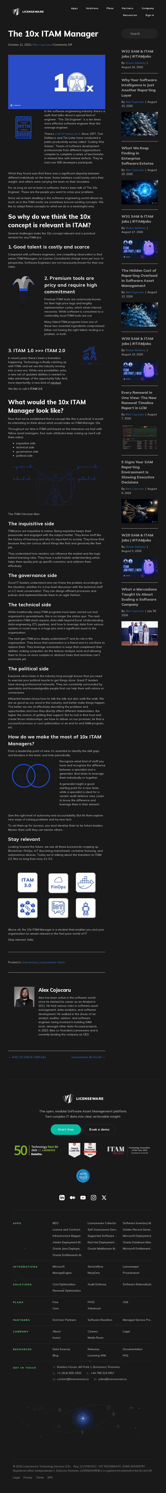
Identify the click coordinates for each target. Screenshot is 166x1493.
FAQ (125, 1355)
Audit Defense (97, 1284)
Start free (66, 1129)
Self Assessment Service (103, 1229)
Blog (55, 1355)
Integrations (25, 1266)
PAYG (91, 1302)
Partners (21, 1319)
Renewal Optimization (67, 1290)
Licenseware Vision (52, 962)
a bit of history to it (67, 134)
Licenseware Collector (102, 1223)
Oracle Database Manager (138, 1242)
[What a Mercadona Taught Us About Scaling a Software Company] (139, 633)
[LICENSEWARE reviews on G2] (82, 1150)
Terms (40, 1477)
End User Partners (64, 1319)
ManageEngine (62, 1272)
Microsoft (59, 1266)
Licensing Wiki (97, 1355)
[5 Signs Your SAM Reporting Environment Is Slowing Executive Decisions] (139, 511)
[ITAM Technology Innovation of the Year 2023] (129, 1150)
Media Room (95, 1337)
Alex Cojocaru (42, 44)
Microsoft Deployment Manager (138, 1235)
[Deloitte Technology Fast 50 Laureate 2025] (36, 1150)
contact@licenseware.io (73, 1379)
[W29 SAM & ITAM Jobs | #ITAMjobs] (139, 567)
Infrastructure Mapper (67, 1235)
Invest (56, 1337)
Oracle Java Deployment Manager (68, 1248)
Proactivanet (131, 1272)
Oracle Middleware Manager (103, 1248)
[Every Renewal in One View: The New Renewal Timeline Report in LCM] (139, 437)
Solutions (22, 1284)
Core (56, 1308)
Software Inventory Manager (138, 1223)
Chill (125, 1302)
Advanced (94, 1308)
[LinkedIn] (62, 1198)
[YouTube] (83, 1198)
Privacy (27, 1477)
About (57, 1331)
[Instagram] (93, 1198)
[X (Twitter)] (104, 1198)
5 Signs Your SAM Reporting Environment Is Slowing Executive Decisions (137, 472)
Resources (22, 1349)
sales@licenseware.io (112, 1379)
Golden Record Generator (138, 1229)
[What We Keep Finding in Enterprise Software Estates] (139, 192)
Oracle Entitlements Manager (68, 1255)
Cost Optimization (64, 1284)
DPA (50, 1477)
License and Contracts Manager (68, 1229)
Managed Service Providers (138, 1319)
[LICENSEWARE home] (83, 1098)
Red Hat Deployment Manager (103, 1242)
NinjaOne (94, 1272)
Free (55, 1302)
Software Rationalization (138, 1284)
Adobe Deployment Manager (68, 1242)
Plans (18, 1302)
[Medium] (72, 1198)
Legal (126, 1331)
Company (21, 1331)
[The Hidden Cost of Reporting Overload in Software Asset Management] (139, 314)
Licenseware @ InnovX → (88, 1057)
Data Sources (61, 1349)
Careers (93, 1331)
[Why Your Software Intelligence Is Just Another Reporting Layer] (139, 124)
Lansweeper (131, 1266)
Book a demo (99, 1129)
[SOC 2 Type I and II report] (83, 1176)
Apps (17, 1223)
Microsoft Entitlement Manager (138, 1248)
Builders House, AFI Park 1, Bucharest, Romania (88, 1367)
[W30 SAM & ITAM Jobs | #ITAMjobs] (139, 370)
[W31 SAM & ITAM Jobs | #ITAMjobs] (139, 248)
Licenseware (29, 962)
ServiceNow (95, 1266)
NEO (56, 1223)
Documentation (133, 1349)
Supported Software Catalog (103, 1235)
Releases (93, 1349)
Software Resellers (100, 1319)
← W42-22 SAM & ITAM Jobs (27, 1057)
